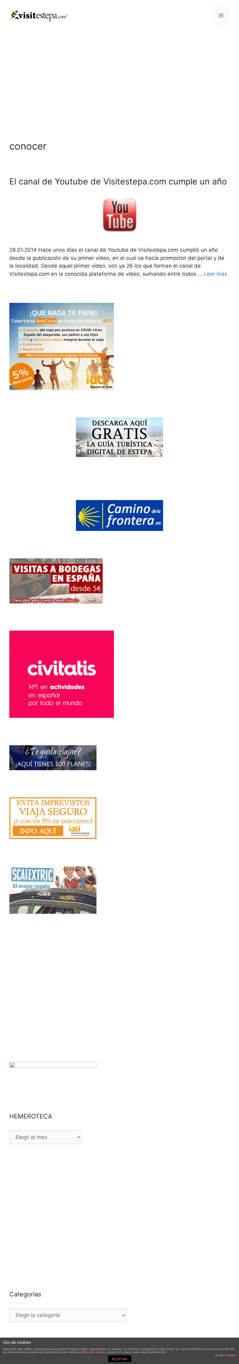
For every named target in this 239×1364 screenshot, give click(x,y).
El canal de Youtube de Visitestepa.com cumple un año (118, 181)
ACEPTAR (119, 1359)
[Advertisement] (119, 78)
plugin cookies (225, 1355)
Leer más (215, 274)
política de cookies (92, 1352)
